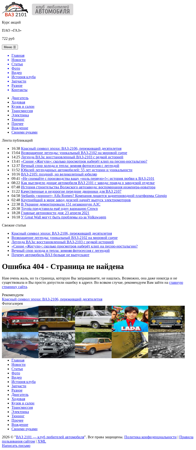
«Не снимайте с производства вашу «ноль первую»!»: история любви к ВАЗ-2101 (87, 178)
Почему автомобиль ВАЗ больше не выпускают (50, 255)
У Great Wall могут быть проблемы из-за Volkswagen (63, 217)
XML (42, 441)
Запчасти (18, 386)
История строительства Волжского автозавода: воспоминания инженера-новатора (88, 187)
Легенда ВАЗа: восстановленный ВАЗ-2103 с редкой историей (72, 157)
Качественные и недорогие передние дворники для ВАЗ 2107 (71, 191)
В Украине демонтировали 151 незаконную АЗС (60, 204)
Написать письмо (16, 446)
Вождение (19, 128)
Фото (15, 373)
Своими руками (24, 132)
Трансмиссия (22, 111)
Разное (16, 390)
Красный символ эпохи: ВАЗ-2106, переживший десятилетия (71, 148)
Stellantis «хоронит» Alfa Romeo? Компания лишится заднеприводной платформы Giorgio (94, 196)
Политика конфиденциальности (150, 437)
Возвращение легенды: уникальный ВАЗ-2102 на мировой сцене (74, 153)
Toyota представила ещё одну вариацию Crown (59, 209)
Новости (18, 364)
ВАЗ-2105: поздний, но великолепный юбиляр (59, 174)
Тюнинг (18, 119)
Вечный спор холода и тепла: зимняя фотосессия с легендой (70, 166)
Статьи (17, 369)
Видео (16, 377)
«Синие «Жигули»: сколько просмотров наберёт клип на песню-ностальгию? (84, 161)
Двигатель (19, 98)
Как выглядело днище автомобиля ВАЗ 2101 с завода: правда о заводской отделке (88, 183)
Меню (10, 47)
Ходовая (18, 102)
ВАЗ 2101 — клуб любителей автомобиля (50, 437)
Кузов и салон (22, 106)
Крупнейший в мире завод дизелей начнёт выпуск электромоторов (76, 200)
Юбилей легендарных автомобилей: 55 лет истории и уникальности (76, 170)
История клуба (23, 382)
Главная (17, 360)
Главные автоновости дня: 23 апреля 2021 (55, 213)
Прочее (17, 124)
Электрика (20, 115)
